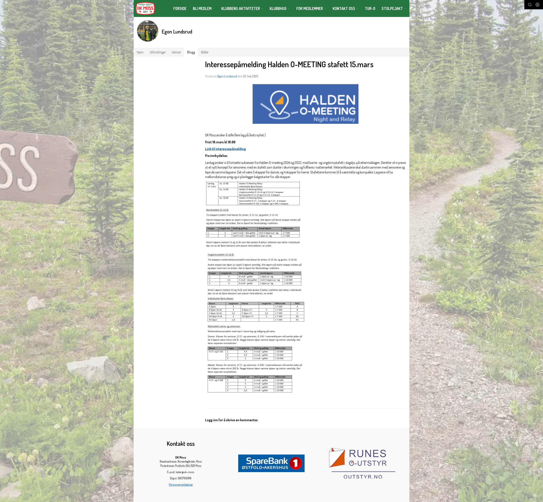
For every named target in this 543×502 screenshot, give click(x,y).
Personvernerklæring (181, 484)
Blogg (191, 52)
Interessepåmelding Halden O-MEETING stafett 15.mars (289, 64)
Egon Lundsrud (227, 76)
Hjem (140, 52)
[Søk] (530, 4)
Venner (176, 52)
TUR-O (370, 8)
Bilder (205, 52)
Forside (179, 8)
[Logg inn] (537, 4)
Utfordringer (158, 52)
